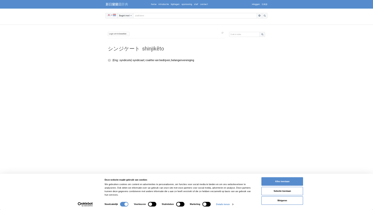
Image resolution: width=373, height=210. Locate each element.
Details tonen (223, 204)
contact (204, 4)
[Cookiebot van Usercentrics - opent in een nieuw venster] (85, 204)
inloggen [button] (256, 4)
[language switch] (112, 15)
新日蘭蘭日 (117, 4)
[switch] (152, 204)
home (153, 4)
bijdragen (175, 4)
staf (196, 4)
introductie (164, 4)
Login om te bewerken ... (118, 34)
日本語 (264, 4)
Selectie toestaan (282, 191)
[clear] (259, 15)
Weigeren (282, 200)
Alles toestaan (282, 181)
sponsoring (187, 4)
